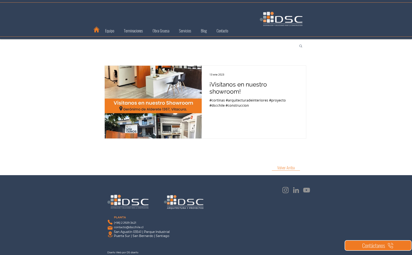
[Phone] (110, 222)
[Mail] (110, 228)
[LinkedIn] (296, 190)
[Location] (110, 234)
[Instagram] (285, 190)
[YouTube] (306, 190)
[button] (301, 46)
